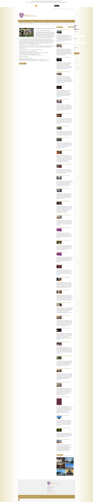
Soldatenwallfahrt (57, 21)
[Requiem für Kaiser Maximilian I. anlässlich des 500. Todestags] (61, 466)
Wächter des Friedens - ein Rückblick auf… (64, 57)
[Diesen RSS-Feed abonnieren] (54, 27)
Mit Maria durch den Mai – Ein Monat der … (64, 240)
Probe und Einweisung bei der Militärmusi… (64, 315)
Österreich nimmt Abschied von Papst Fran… (64, 341)
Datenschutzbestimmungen (51, 493)
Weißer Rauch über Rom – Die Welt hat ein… (64, 277)
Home (25, 23)
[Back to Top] (19, 500)
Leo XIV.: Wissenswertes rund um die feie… (64, 227)
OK (36, 5)
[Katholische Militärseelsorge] (27, 15)
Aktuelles (50, 21)
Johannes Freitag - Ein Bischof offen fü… (63, 289)
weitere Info (57, 5)
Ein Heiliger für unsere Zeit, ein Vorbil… (63, 137)
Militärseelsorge (31, 21)
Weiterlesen (65, 68)
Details (28, 23)
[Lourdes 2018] (69, 460)
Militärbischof (24, 21)
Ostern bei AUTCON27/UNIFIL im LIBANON (64, 368)
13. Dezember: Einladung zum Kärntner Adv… (64, 150)
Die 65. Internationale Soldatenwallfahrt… (63, 188)
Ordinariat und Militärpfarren (41, 21)
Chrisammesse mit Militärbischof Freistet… (64, 382)
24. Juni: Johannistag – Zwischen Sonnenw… (64, 164)
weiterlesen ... (22, 63)
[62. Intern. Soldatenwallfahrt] (61, 473)
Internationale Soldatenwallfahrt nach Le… (64, 29)
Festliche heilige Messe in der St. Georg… (63, 71)
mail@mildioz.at (49, 491)
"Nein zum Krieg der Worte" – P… (62, 251)
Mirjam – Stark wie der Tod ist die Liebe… (63, 43)
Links (68, 21)
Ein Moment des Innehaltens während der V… (64, 214)
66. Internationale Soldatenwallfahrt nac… (63, 99)
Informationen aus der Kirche (25, 29)
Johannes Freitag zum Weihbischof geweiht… (64, 302)
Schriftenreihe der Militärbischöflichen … (63, 396)
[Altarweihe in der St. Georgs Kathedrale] (61, 460)
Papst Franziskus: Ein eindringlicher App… (64, 439)
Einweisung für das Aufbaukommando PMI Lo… (64, 355)
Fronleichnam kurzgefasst (61, 85)
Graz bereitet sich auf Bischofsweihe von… (64, 327)
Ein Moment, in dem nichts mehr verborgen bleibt (45, 28)
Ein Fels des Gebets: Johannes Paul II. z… (64, 415)
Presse (64, 21)
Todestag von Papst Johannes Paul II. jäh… (64, 427)
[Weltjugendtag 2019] (69, 466)
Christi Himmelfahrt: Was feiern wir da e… (63, 175)
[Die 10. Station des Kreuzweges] (26, 32)
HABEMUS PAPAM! (60, 264)
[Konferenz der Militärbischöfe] (69, 473)
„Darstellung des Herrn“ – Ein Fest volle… (63, 113)
